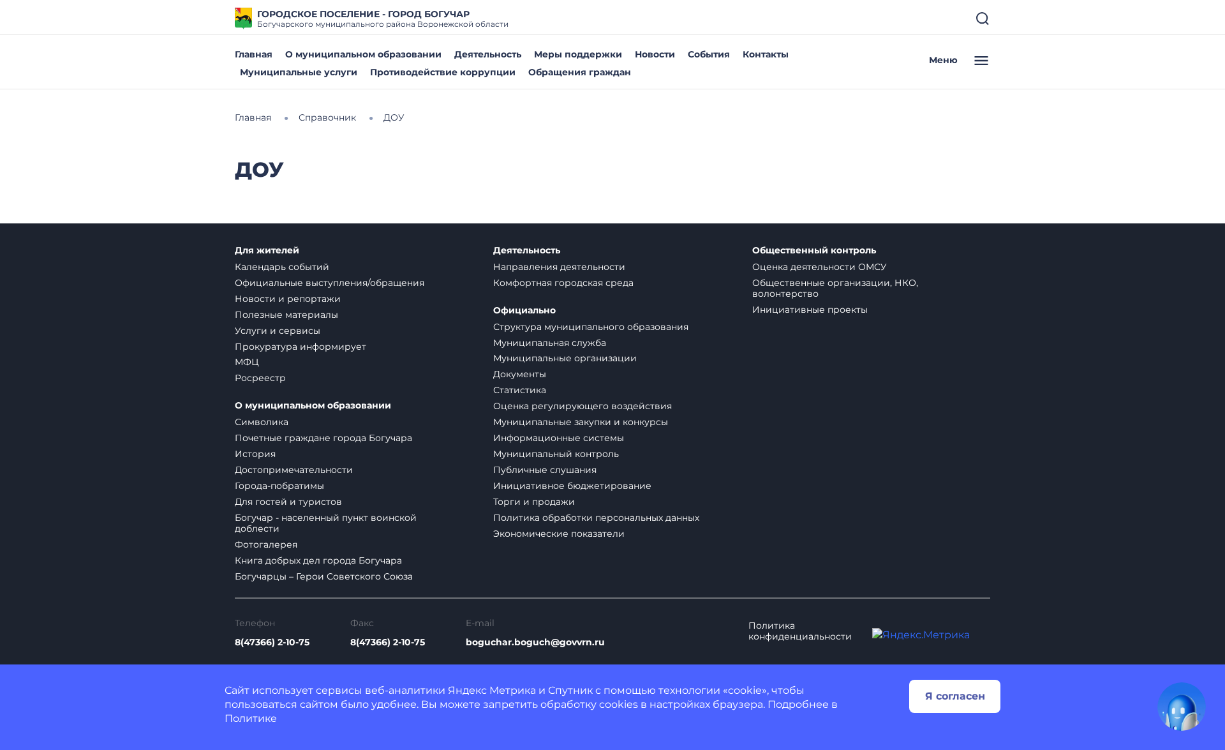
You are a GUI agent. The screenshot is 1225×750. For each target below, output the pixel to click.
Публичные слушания (545, 470)
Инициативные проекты (810, 309)
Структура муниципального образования (590, 327)
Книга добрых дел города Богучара (318, 560)
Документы (519, 374)
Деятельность (487, 54)
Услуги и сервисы (277, 330)
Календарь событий (282, 267)
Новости (655, 54)
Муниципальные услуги (298, 72)
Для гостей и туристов (288, 501)
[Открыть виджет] (1181, 706)
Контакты (766, 54)
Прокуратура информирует (300, 346)
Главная (253, 54)
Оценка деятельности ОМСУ (819, 267)
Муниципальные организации (565, 358)
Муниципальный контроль (556, 454)
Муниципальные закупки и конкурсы (580, 422)
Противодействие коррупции (443, 72)
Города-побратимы (279, 485)
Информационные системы (558, 438)
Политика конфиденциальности (800, 631)
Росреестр (260, 378)
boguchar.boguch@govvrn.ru (535, 642)
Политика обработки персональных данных (596, 517)
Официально (524, 310)
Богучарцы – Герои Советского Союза (324, 576)
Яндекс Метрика (492, 690)
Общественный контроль (814, 250)
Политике (251, 718)
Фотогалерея (266, 544)
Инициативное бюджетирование (572, 485)
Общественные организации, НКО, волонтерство (835, 288)
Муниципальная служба (549, 343)
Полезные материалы (286, 314)
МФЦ (247, 362)
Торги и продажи (534, 501)
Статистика (519, 390)
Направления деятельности (559, 267)
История (255, 454)
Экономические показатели (559, 533)
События (709, 54)
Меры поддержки (578, 54)
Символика (261, 422)
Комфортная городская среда (563, 283)
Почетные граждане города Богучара (323, 438)
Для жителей (267, 250)
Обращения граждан (579, 72)
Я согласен (955, 696)
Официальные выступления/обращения (329, 283)
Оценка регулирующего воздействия (582, 406)
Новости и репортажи (288, 298)
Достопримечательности (294, 470)
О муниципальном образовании (363, 54)
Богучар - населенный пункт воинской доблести (326, 523)
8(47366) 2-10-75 (272, 642)
